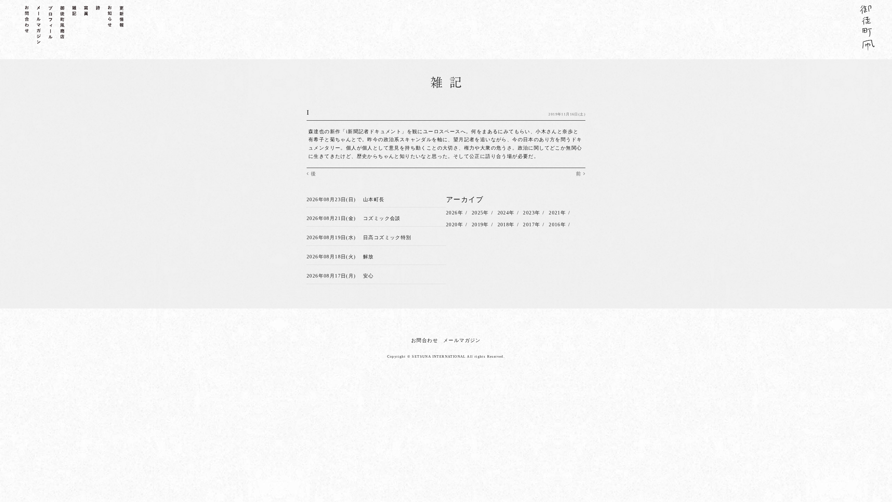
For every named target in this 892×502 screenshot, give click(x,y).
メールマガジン (462, 340)
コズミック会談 (382, 218)
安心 (368, 276)
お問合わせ (424, 340)
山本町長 (374, 199)
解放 (368, 256)
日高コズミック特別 (387, 237)
